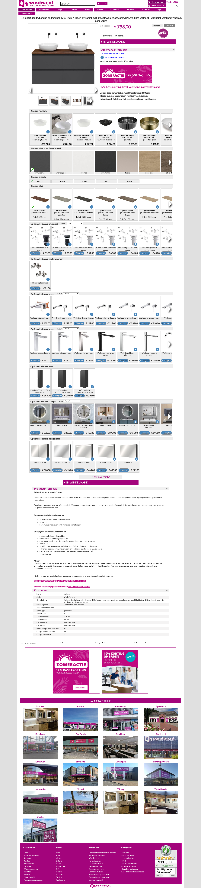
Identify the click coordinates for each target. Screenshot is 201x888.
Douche (74, 10)
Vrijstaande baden (96, 864)
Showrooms (27, 10)
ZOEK (103, 4)
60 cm (62, 181)
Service (27, 875)
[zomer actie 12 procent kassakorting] (126, 74)
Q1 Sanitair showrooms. (79, 586)
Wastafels (145, 10)
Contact (27, 853)
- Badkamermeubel (128, 864)
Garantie (27, 866)
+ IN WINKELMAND (113, 41)
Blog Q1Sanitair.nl (128, 866)
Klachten (27, 872)
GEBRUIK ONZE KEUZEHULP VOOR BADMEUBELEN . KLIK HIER (59, 581)
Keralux (59, 872)
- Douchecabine (127, 855)
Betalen (27, 861)
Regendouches (94, 861)
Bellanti (59, 861)
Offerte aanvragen (31, 869)
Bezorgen (27, 858)
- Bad (123, 861)
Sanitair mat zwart (96, 869)
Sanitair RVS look (96, 872)
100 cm (106, 181)
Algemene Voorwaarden (33, 880)
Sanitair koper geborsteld (99, 877)
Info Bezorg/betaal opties (115, 57)
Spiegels (60, 10)
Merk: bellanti (60, 643)
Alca (58, 853)
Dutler (58, 864)
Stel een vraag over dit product (112, 53)
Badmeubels (44, 10)
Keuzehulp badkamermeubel (132, 872)
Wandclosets (94, 858)
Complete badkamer (129, 869)
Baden (87, 10)
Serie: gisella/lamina (102, 643)
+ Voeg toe (35, 253)
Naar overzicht (100, 476)
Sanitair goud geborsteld (99, 875)
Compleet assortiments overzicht (102, 853)
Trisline (59, 877)
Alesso (58, 858)
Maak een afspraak (31, 855)
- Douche (125, 853)
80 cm (84, 181)
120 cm (40, 181)
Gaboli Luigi (60, 866)
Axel (58, 855)
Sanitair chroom (95, 866)
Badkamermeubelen (97, 855)
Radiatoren (114, 10)
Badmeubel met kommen (142, 643)
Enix (57, 869)
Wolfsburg (60, 880)
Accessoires (27, 13)
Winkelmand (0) (157, 6)
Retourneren (29, 864)
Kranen (100, 10)
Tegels (159, 10)
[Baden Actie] (120, 671)
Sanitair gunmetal (96, 880)
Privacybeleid (29, 877)
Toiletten (130, 10)
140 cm (129, 181)
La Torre (59, 875)
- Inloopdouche (127, 858)
